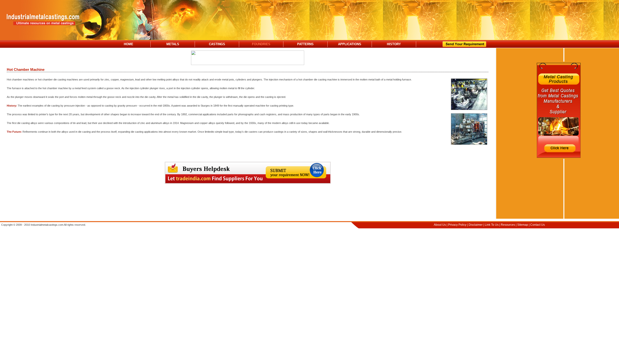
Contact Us (537, 224)
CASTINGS (217, 44)
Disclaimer (476, 224)
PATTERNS (305, 44)
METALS (172, 44)
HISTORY (394, 44)
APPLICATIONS (349, 44)
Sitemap (522, 224)
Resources (508, 224)
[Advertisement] (248, 203)
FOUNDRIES (261, 44)
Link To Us (492, 224)
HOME (128, 44)
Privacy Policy (457, 224)
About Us (440, 224)
